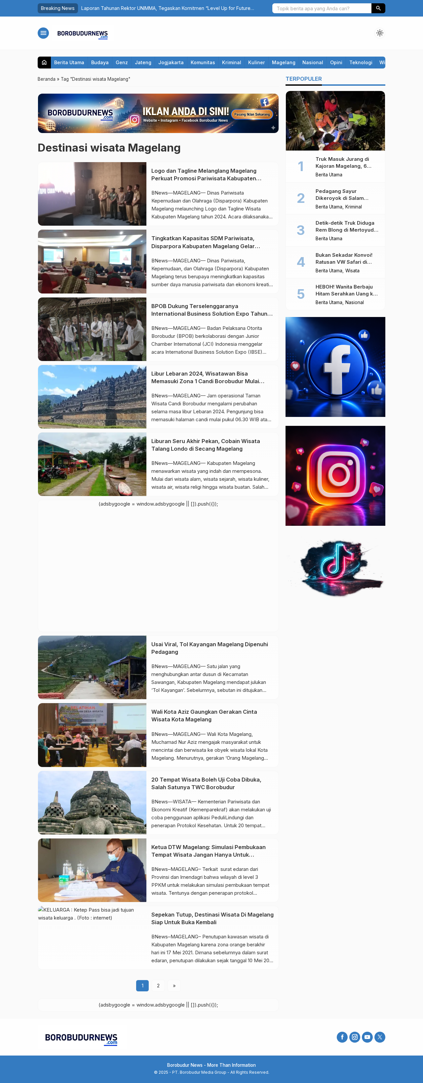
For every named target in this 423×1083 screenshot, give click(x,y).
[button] (378, 8)
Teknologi (360, 62)
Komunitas (203, 62)
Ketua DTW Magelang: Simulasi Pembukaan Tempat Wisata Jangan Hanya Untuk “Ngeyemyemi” (208, 855)
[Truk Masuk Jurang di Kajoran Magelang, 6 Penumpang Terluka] (335, 121)
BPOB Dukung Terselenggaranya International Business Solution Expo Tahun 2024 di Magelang (209, 314)
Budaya (100, 62)
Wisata (352, 271)
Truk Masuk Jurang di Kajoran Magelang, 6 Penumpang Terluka (342, 166)
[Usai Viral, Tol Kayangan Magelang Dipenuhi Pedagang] (92, 667)
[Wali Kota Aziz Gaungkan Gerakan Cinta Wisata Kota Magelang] (92, 735)
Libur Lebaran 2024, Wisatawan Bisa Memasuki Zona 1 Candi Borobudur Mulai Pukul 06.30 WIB (205, 381)
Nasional (312, 62)
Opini (336, 62)
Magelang (283, 62)
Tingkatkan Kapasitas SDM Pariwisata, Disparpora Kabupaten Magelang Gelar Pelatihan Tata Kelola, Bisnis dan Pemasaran (210, 246)
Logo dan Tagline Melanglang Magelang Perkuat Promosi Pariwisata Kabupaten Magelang (203, 178)
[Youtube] (367, 1037)
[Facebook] (342, 1037)
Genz (122, 62)
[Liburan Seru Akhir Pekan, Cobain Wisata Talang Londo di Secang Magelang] (92, 464)
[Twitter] (379, 1037)
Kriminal (231, 62)
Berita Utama (69, 62)
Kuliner (256, 62)
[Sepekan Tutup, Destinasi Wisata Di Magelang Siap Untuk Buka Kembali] (92, 938)
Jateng (143, 62)
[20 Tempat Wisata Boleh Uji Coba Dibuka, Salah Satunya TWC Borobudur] (92, 803)
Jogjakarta (171, 62)
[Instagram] (354, 1037)
